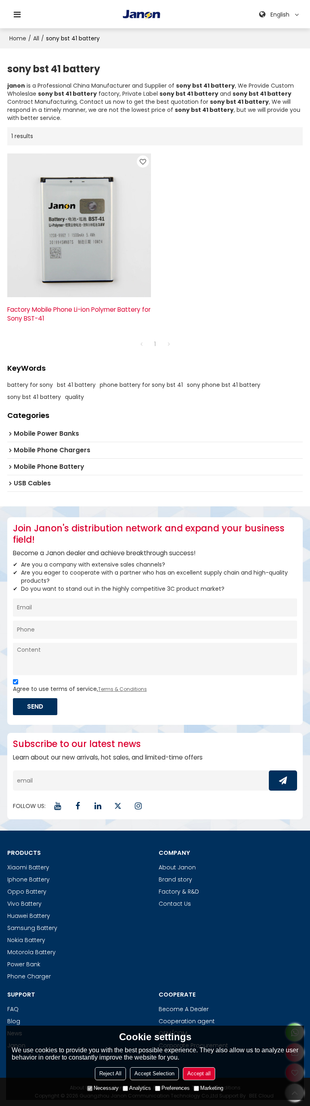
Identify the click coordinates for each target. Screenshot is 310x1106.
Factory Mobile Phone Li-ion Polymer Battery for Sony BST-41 (79, 314)
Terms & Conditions (122, 689)
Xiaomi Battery (28, 867)
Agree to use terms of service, (80, 689)
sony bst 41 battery (34, 397)
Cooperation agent (187, 1021)
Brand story (175, 879)
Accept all (199, 1073)
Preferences (175, 1088)
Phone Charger (29, 976)
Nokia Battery (26, 940)
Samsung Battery (32, 928)
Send (35, 706)
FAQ (13, 1009)
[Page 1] (141, 344)
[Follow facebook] (78, 806)
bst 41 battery (76, 385)
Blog (13, 1021)
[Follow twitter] (118, 806)
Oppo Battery (26, 892)
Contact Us (175, 904)
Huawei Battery (28, 916)
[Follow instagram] (138, 806)
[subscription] (283, 780)
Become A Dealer (184, 1009)
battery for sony (30, 385)
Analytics (140, 1088)
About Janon (177, 867)
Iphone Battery (28, 879)
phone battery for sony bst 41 (141, 385)
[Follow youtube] (58, 806)
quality (74, 397)
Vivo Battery (24, 904)
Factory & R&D (179, 892)
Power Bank (23, 964)
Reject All (110, 1073)
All (36, 38)
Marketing (211, 1088)
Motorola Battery (31, 952)
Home (17, 38)
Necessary (106, 1088)
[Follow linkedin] (98, 806)
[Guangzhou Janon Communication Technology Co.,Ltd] (141, 14)
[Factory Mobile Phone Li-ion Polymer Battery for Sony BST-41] (79, 225)
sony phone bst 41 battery (223, 385)
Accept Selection (154, 1073)
